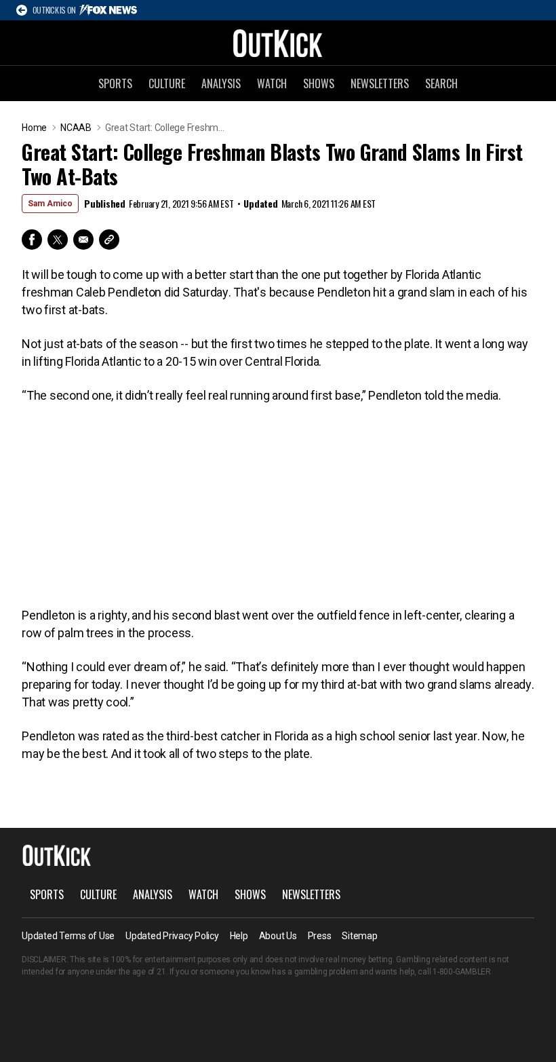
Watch (272, 83)
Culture (166, 83)
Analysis (221, 83)
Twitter (57, 239)
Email (83, 239)
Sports (115, 83)
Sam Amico (50, 203)
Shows (318, 83)
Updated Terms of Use (68, 935)
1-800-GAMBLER (462, 971)
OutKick (278, 43)
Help (239, 935)
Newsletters (380, 83)
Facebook (32, 239)
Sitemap (359, 935)
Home (34, 127)
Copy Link (109, 239)
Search (441, 83)
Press (320, 935)
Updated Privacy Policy (172, 935)
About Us (278, 935)
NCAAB (76, 127)
